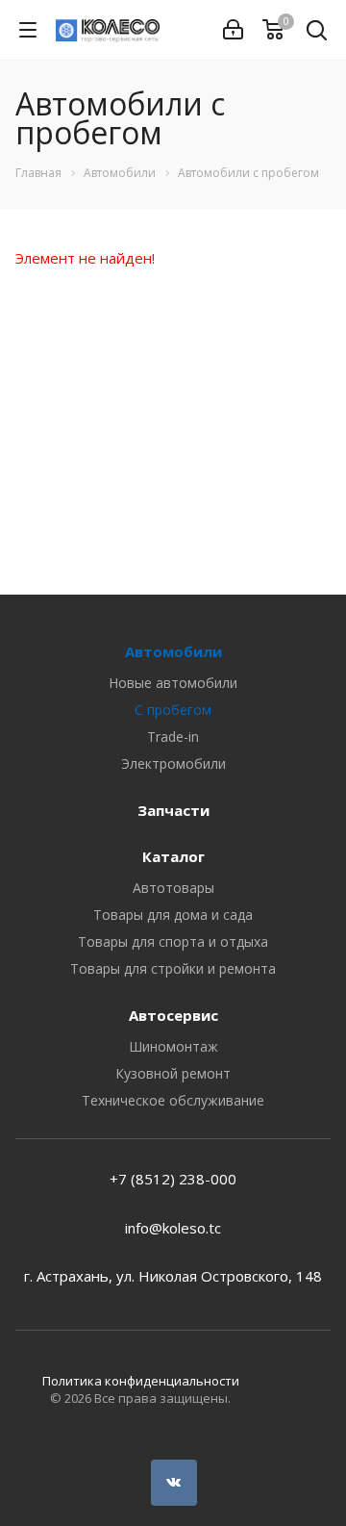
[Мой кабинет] (233, 29)
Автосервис (173, 1015)
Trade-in (173, 736)
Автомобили (173, 651)
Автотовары (173, 887)
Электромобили (173, 763)
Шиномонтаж (173, 1046)
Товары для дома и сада (173, 914)
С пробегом (173, 709)
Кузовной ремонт (173, 1073)
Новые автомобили (173, 683)
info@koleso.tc (173, 1227)
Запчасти (173, 810)
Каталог (173, 856)
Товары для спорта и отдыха (173, 941)
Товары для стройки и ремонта (173, 968)
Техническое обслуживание (173, 1100)
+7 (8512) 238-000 (173, 1178)
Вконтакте (174, 1483)
